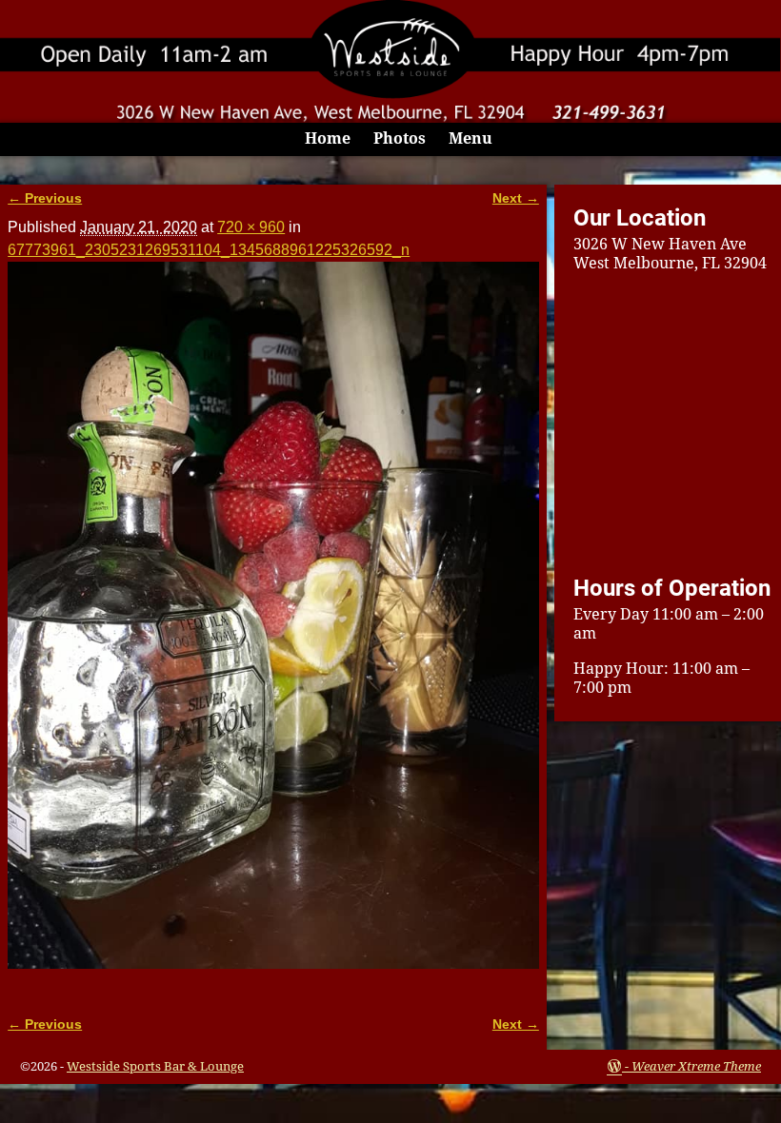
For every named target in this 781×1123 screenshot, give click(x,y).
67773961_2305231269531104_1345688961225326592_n (209, 250)
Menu (470, 138)
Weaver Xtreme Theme (696, 1066)
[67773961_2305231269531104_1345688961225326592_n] (273, 627)
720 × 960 (251, 227)
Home (327, 138)
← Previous (45, 198)
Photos (399, 138)
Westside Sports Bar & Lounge (155, 1066)
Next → (515, 198)
